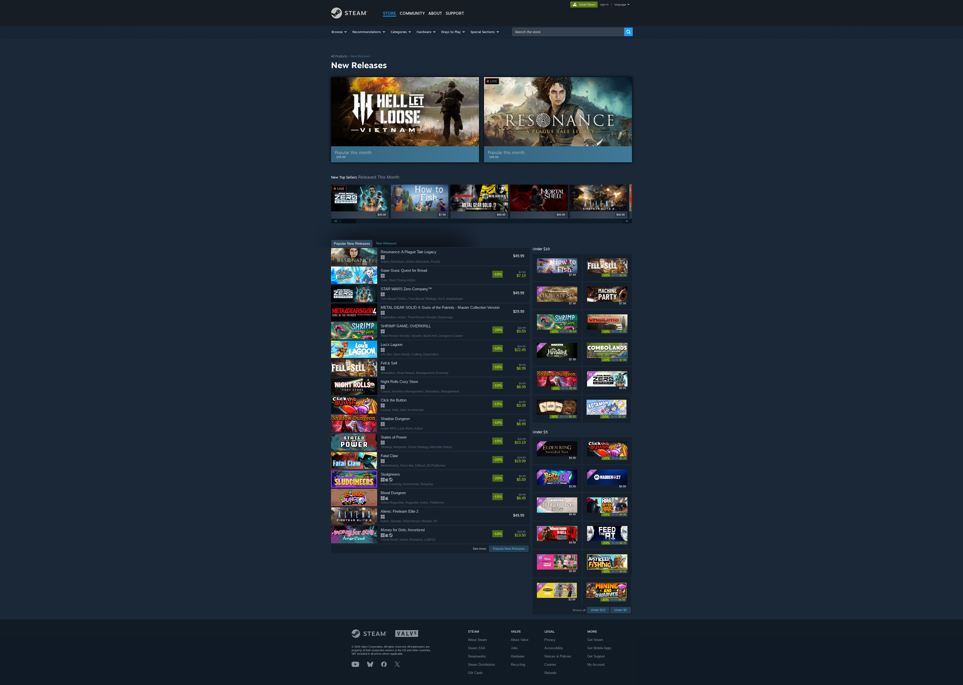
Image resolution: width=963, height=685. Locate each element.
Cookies (550, 664)
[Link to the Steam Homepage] (349, 17)
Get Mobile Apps (599, 648)
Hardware (517, 656)
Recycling (518, 664)
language (620, 4)
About (435, 13)
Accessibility (553, 648)
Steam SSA (476, 648)
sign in (604, 4)
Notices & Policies (557, 656)
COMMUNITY (412, 13)
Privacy (549, 640)
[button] (339, 32)
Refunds (550, 673)
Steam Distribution (481, 664)
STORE (389, 13)
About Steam (477, 640)
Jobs (514, 648)
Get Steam (595, 640)
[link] (509, 274)
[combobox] (568, 32)
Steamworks (477, 656)
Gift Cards (475, 673)
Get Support (596, 656)
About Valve (519, 640)
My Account (596, 664)
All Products (339, 56)
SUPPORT (455, 13)
